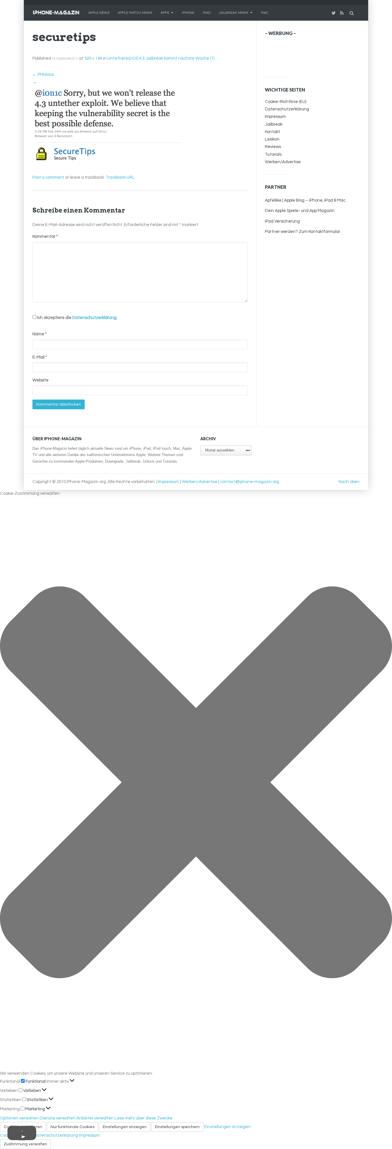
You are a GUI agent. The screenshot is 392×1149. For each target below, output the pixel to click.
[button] (196, 783)
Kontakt (272, 132)
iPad (206, 13)
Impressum (275, 116)
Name (39, 334)
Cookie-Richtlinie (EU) (285, 102)
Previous (43, 74)
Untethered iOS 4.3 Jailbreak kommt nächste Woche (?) (160, 58)
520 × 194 (93, 58)
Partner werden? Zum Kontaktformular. (303, 231)
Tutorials (273, 154)
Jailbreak (273, 124)
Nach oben (349, 482)
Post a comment (48, 177)
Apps (165, 13)
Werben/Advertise (283, 162)
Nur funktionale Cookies (72, 1127)
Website (40, 380)
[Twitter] (334, 13)
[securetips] (107, 125)
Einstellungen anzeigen (125, 1127)
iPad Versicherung (282, 221)
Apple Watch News (135, 13)
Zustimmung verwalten (25, 1144)
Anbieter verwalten (95, 1118)
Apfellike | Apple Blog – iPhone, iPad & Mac (305, 200)
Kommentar (45, 236)
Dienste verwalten (57, 1118)
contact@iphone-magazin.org (249, 482)
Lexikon (272, 139)
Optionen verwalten (19, 1118)
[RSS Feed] (342, 13)
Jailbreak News (233, 13)
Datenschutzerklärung (94, 318)
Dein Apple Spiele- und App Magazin (300, 211)
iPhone (188, 13)
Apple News (98, 13)
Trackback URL (120, 177)
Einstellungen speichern (177, 1127)
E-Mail (39, 357)
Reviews (273, 147)
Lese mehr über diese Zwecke (143, 1118)
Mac (264, 13)
